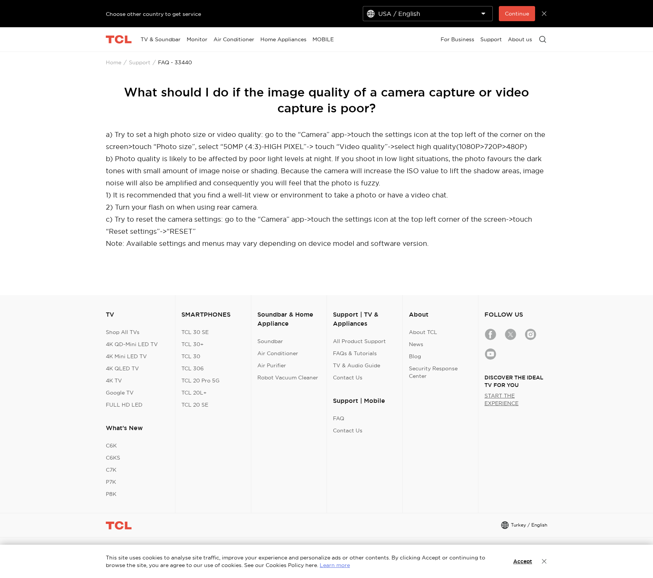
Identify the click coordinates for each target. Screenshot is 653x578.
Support (139, 62)
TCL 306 (192, 368)
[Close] (544, 561)
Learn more (335, 565)
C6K (111, 445)
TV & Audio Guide (356, 365)
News (416, 344)
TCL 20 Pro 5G (200, 380)
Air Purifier (271, 365)
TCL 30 (190, 356)
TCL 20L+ (194, 392)
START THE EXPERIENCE (501, 399)
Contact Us (347, 377)
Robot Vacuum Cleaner (287, 377)
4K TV (114, 380)
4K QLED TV (122, 368)
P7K (111, 482)
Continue (517, 13)
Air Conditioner (277, 353)
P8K (111, 494)
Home (113, 62)
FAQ (338, 418)
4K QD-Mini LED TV (132, 344)
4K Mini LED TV (126, 356)
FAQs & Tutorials (355, 353)
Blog (415, 356)
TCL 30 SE (195, 332)
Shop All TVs (122, 332)
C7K (111, 469)
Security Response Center (433, 372)
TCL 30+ (192, 344)
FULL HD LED (124, 404)
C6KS (113, 457)
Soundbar (270, 341)
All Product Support (359, 341)
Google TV (120, 392)
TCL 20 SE (194, 404)
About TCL (423, 332)
